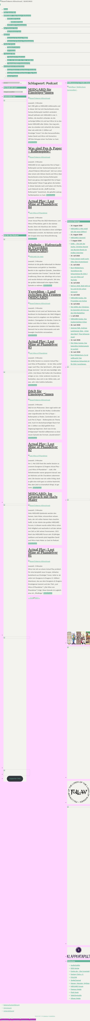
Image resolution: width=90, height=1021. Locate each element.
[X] (10, 1019)
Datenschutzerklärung (12, 1005)
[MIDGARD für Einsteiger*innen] (39, 98)
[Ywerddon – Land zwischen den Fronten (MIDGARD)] (39, 303)
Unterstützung (9, 1011)
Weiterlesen (32, 142)
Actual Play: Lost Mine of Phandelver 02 (43, 447)
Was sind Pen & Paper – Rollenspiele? (45, 149)
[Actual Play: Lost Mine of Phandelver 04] (37, 213)
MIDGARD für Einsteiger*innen (41, 90)
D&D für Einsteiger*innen (41, 392)
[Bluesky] (32, 1019)
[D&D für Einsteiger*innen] (39, 400)
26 (32, 598)
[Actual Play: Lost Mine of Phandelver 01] (39, 561)
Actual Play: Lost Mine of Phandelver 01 (43, 552)
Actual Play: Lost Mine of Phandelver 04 (43, 204)
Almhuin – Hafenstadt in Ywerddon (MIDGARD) (44, 248)
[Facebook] (4, 1019)
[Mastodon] (24, 1019)
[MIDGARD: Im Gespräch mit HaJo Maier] (39, 506)
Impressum (8, 1008)
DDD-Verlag (75, 968)
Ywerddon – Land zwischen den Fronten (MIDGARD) (44, 295)
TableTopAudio (76, 995)
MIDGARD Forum (77, 986)
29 (37, 598)
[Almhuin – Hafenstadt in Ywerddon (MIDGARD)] (35, 257)
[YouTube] (15, 1019)
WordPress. (52, 1016)
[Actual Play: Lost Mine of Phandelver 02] (37, 456)
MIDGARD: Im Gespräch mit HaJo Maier (42, 497)
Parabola (45, 1016)
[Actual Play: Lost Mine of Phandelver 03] (37, 353)
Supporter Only (15, 779)
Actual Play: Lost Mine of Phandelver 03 (43, 344)
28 (36, 598)
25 (30, 598)
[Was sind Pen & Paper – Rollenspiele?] (39, 157)
